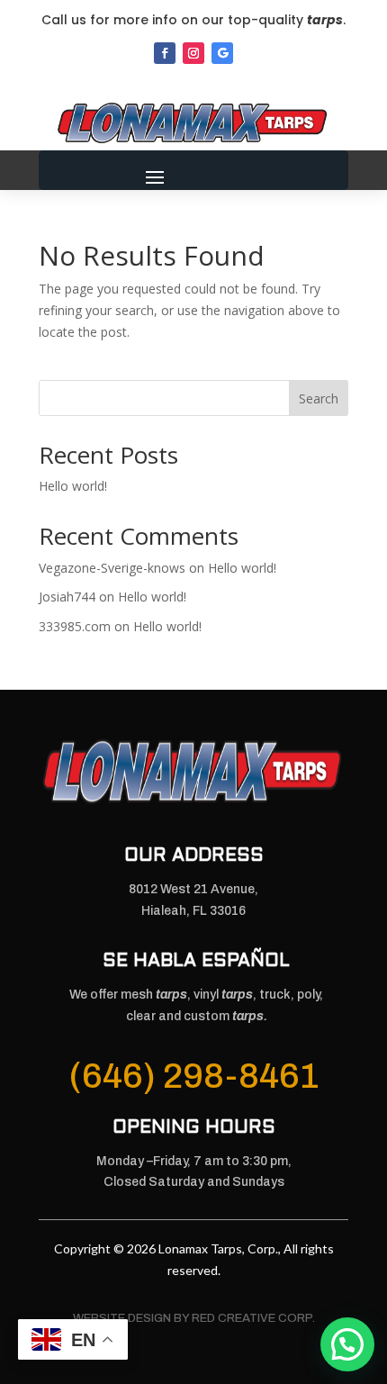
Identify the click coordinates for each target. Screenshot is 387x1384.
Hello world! (73, 485)
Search (318, 398)
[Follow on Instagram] (193, 53)
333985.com (75, 626)
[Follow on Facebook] (165, 53)
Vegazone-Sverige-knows (112, 567)
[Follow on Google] (222, 53)
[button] (347, 1344)
